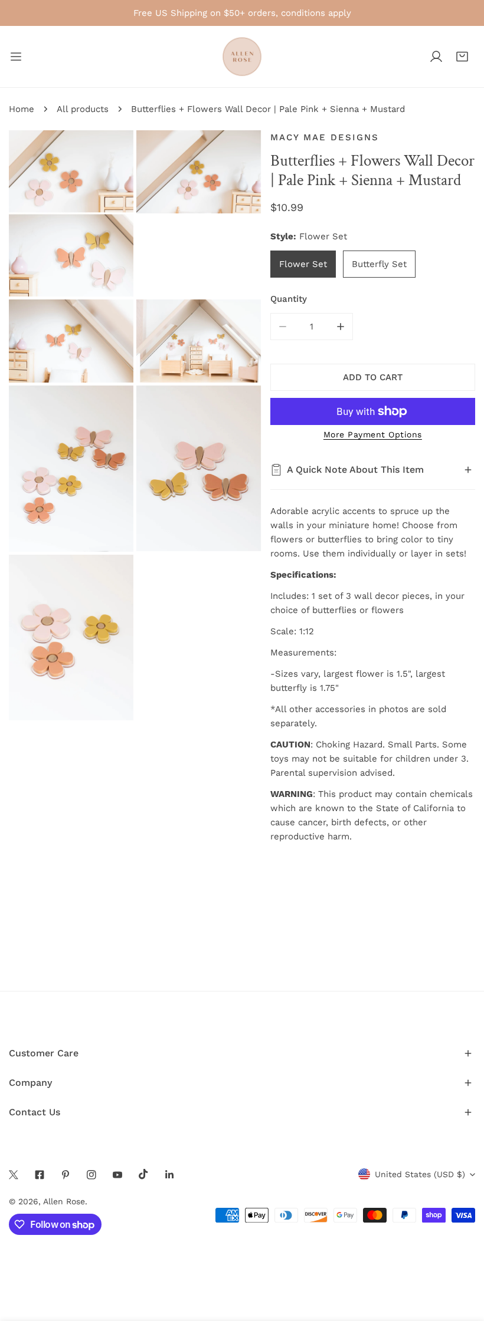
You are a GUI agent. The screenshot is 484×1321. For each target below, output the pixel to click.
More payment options (372, 434)
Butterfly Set (379, 264)
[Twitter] (14, 1175)
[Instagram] (91, 1175)
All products (83, 109)
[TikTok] (143, 1174)
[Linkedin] (169, 1175)
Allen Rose (64, 1201)
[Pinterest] (66, 1175)
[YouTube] (117, 1175)
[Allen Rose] (242, 56)
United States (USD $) (420, 1174)
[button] (462, 57)
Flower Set (303, 264)
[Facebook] (40, 1175)
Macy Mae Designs (324, 137)
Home (21, 109)
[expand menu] (16, 56)
